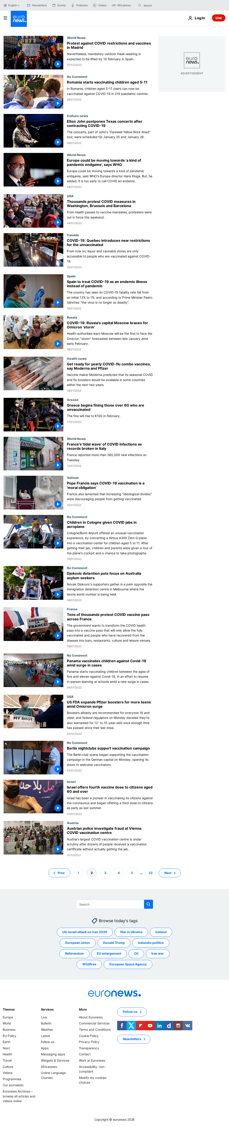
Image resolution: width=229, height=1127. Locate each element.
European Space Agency (128, 964)
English (12, 5)
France (72, 609)
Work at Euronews (92, 1060)
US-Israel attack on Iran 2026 (84, 932)
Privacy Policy (89, 1042)
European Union (77, 943)
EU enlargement (109, 953)
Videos (8, 1073)
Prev (61, 873)
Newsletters (132, 1039)
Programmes (12, 1079)
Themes (9, 1009)
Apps (45, 1048)
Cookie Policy (89, 1036)
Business (9, 1029)
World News (76, 37)
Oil (136, 953)
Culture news (77, 116)
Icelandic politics (151, 943)
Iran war (157, 953)
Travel (7, 1060)
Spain (71, 276)
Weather (47, 1029)
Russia (72, 317)
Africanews (49, 1067)
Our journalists (13, 1085)
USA (70, 196)
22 (151, 873)
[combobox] (162, 5)
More (83, 1009)
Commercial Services (94, 1023)
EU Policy (9, 1036)
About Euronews (91, 1017)
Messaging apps (53, 1054)
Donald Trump (114, 943)
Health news (77, 358)
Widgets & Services (55, 1060)
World (7, 1023)
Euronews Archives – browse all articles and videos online (19, 1096)
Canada (73, 235)
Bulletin (46, 1023)
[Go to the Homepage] (19, 19)
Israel (71, 781)
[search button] (139, 5)
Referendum (74, 953)
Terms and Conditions (95, 1029)
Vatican (73, 477)
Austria (72, 823)
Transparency (89, 1048)
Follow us (47, 1042)
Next (167, 873)
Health (7, 1054)
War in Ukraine (131, 932)
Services (47, 1009)
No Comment (77, 76)
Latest (45, 1036)
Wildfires (89, 964)
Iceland (161, 932)
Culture (8, 1067)
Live (219, 18)
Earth (6, 1042)
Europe (8, 1017)
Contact (85, 1054)
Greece (72, 399)
